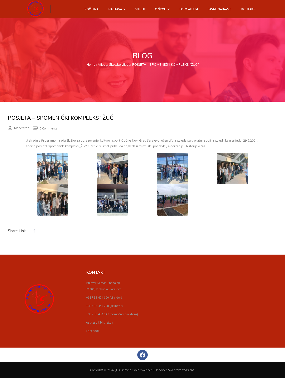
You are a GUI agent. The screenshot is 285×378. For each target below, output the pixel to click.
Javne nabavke (219, 9)
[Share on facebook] (34, 231)
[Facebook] (142, 355)
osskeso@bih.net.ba (99, 322)
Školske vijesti (119, 64)
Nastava (115, 9)
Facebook (93, 331)
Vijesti (140, 9)
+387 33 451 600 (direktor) (104, 297)
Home (90, 64)
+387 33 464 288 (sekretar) (104, 306)
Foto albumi (189, 9)
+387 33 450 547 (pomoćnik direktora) (112, 314)
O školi (161, 9)
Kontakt (248, 9)
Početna (91, 9)
